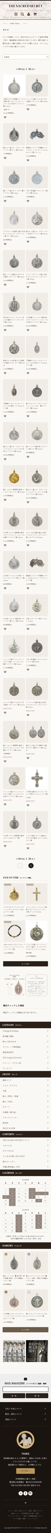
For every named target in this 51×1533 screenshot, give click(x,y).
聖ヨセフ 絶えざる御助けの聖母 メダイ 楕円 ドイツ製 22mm (36, 747)
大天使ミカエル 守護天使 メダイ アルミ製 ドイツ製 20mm (13, 619)
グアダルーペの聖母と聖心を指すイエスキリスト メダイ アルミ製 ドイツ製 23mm (14, 233)
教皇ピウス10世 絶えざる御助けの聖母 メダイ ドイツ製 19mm (14, 362)
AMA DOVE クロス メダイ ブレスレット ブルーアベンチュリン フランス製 (14, 946)
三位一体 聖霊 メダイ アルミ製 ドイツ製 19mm (37, 191)
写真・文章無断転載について (33, 1516)
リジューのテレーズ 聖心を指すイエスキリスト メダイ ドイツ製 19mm (36, 276)
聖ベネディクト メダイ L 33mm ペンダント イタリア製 (36, 1314)
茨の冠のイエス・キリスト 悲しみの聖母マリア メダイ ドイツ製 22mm (13, 319)
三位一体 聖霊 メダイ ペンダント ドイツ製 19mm (37, 660)
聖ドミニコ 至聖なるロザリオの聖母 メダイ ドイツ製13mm (13, 275)
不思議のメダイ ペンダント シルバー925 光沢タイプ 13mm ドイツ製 (36, 362)
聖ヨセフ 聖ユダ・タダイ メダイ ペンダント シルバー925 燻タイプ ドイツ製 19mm (36, 491)
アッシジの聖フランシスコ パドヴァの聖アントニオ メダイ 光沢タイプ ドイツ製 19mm (13, 793)
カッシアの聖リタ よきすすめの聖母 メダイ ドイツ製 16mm (14, 703)
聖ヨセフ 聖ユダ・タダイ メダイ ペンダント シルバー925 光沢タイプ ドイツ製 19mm (13, 448)
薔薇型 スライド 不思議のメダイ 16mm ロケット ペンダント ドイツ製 (37, 577)
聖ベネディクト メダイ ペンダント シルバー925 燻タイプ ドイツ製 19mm (36, 405)
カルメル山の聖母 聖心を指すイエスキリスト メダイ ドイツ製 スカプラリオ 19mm (36, 534)
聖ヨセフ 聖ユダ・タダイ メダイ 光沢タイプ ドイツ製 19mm (37, 232)
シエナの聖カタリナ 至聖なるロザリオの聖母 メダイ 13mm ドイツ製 (36, 837)
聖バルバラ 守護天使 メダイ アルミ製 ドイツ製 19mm (36, 447)
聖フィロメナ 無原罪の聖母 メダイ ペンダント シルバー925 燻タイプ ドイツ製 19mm (13, 747)
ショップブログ (32, 1518)
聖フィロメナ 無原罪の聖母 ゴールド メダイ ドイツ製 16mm (14, 490)
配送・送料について (35, 1511)
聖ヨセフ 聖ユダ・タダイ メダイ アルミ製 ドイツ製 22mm (13, 148)
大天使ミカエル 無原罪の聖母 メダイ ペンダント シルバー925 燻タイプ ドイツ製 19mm (13, 534)
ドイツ (25, 23)
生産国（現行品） (15, 23)
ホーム (5, 23)
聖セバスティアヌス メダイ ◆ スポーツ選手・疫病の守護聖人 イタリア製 (37, 1278)
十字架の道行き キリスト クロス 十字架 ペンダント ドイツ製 (36, 792)
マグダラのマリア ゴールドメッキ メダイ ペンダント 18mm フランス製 (14, 909)
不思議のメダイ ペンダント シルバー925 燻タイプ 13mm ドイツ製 (13, 405)
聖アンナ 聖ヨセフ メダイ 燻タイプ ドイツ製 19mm (14, 191)
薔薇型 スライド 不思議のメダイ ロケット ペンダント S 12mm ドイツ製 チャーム (36, 149)
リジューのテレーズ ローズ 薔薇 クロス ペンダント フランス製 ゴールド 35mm (36, 909)
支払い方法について (20, 1511)
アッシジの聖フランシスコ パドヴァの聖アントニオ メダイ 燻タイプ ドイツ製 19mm (13, 661)
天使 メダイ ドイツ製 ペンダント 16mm (36, 619)
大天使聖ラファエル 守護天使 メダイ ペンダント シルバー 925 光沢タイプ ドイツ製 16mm (37, 319)
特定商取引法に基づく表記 (30, 1513)
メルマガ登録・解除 (19, 1518)
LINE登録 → (25, 1471)
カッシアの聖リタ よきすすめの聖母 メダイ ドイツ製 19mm (37, 100)
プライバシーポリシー (14, 1516)
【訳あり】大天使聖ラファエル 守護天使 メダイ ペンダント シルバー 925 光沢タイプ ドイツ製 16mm (14, 102)
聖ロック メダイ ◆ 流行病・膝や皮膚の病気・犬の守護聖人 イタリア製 (14, 1278)
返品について (15, 1513)
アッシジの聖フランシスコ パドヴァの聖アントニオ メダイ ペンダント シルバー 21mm (36, 946)
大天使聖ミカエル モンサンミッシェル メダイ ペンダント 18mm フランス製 (14, 1315)
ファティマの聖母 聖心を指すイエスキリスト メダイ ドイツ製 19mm (36, 704)
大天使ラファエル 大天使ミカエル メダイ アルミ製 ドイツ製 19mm (14, 577)
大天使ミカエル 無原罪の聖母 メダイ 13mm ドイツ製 (13, 836)
